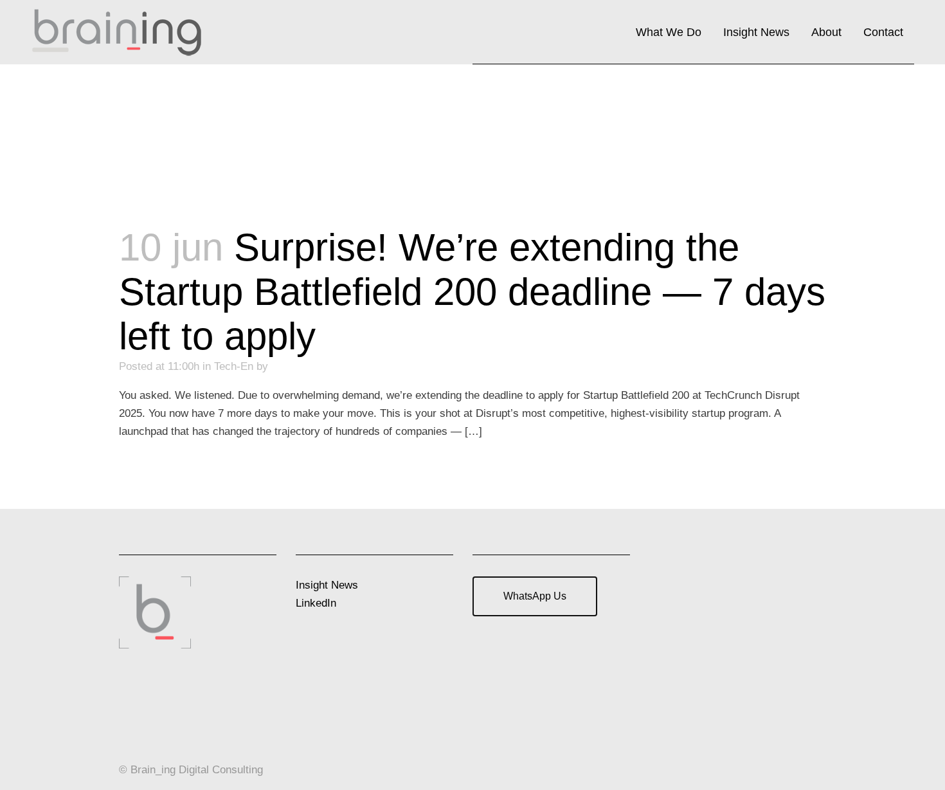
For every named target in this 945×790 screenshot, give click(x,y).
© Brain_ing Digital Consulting (191, 770)
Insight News (327, 585)
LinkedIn (316, 603)
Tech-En (233, 366)
